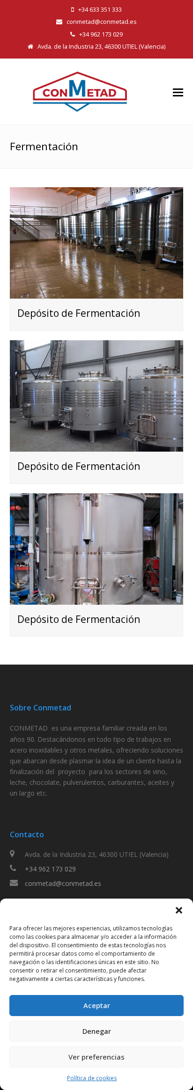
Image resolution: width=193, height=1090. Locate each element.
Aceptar (96, 1005)
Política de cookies (92, 1078)
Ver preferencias (96, 1056)
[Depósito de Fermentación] (97, 293)
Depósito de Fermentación (78, 313)
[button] (179, 910)
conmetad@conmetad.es (63, 883)
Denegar (96, 1031)
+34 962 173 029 (50, 868)
